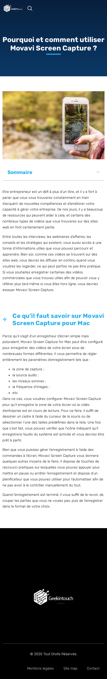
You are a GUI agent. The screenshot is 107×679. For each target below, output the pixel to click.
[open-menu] (21, 9)
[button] (32, 9)
